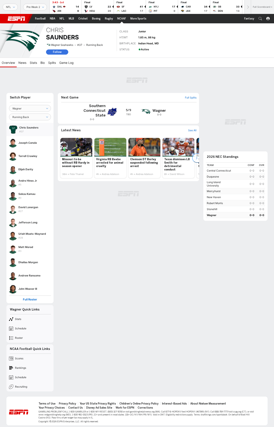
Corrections (145, 407)
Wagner (211, 215)
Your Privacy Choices (52, 407)
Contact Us (75, 407)
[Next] (247, 7)
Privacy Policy (67, 403)
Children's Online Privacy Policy (139, 403)
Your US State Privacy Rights (98, 403)
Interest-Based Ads (174, 403)
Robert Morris (215, 203)
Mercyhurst (213, 191)
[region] (235, 190)
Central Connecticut (219, 170)
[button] (260, 18)
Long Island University (213, 184)
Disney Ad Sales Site (99, 407)
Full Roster (30, 299)
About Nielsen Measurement (208, 403)
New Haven (214, 197)
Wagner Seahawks (62, 44)
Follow (57, 52)
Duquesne (213, 176)
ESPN (16, 18)
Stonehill (212, 209)
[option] (76, 158)
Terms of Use (47, 403)
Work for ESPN (125, 407)
